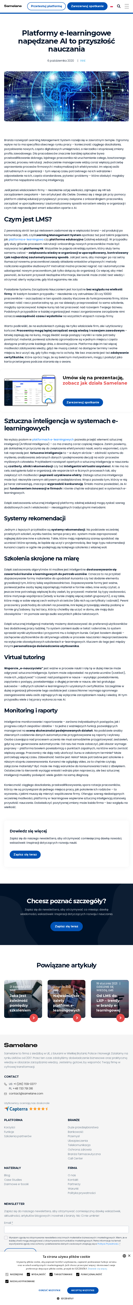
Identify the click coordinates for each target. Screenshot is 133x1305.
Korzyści (9, 1127)
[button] (66, 1298)
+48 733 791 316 (23, 1088)
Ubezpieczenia (78, 1141)
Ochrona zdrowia (79, 1150)
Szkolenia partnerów (18, 1136)
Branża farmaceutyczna (84, 1154)
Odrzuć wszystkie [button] (49, 1290)
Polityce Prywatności (107, 1243)
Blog (7, 1175)
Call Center (75, 1158)
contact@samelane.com (26, 1094)
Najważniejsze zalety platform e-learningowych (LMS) (66, 1003)
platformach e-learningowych (53, 440)
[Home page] (13, 6)
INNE (83, 61)
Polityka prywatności (82, 1193)
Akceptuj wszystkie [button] (83, 1290)
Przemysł (74, 1136)
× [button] (129, 1255)
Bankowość (75, 1132)
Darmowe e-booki (16, 1184)
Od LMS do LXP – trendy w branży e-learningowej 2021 (108, 1003)
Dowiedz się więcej (97, 1268)
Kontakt (73, 1180)
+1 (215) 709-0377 (25, 1084)
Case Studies (13, 1180)
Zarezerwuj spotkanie (82, 402)
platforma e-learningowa (26, 239)
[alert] (66, 1278)
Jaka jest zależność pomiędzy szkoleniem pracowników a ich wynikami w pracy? (22, 1003)
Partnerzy (74, 1184)
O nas (72, 1175)
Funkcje (9, 1132)
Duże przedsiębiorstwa (83, 1127)
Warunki (73, 1189)
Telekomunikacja (79, 1145)
